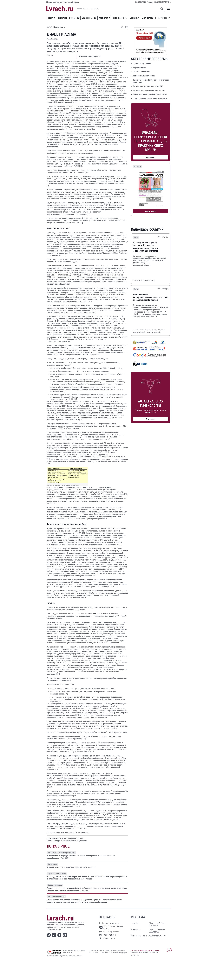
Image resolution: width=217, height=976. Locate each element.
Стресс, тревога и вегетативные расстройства (150, 98)
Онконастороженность (66, 853)
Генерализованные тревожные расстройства (150, 94)
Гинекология (52, 864)
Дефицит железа (139, 68)
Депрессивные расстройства (144, 76)
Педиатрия (62, 18)
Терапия (51, 18)
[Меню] (168, 9)
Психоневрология (120, 18)
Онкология (134, 18)
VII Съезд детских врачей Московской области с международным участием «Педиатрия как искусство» (146, 246)
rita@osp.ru (153, 925)
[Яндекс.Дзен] (59, 935)
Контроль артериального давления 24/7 (148, 86)
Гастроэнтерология (55, 885)
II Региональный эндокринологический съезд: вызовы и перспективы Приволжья (150, 297)
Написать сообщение (111, 923)
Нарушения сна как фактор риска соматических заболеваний (151, 81)
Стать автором (109, 938)
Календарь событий (147, 229)
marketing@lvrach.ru (157, 936)
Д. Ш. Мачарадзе (52, 39)
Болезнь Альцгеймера (141, 72)
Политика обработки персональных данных (145, 950)
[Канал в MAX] (65, 935)
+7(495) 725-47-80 (110, 935)
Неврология (74, 18)
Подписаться (151, 157)
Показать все (161, 18)
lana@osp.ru (154, 932)
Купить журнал (150, 211)
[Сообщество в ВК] (54, 935)
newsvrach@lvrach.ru (111, 932)
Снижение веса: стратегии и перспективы (149, 90)
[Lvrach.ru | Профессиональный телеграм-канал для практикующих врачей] (49, 935)
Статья (50, 55)
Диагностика (147, 18)
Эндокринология (89, 18)
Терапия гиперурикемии (142, 64)
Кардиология (104, 18)
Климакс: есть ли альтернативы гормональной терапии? (71, 867)
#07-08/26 (137, 167)
